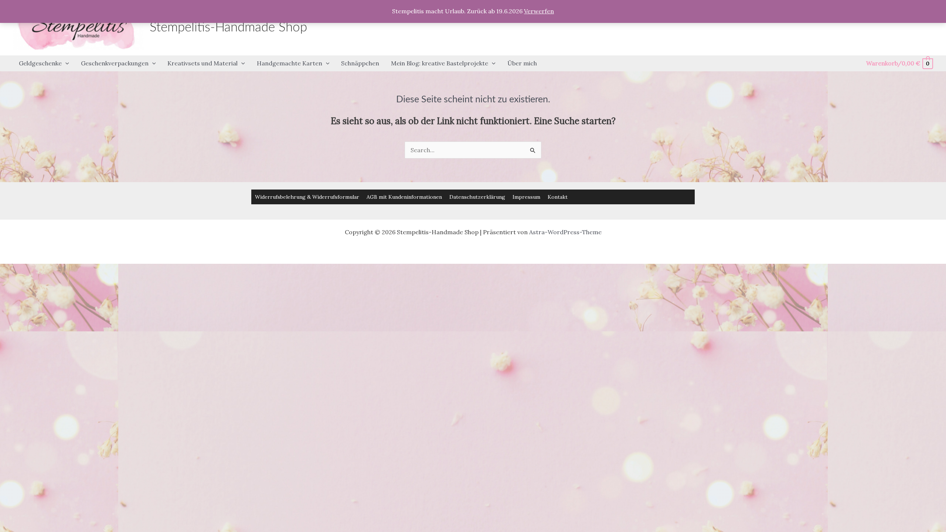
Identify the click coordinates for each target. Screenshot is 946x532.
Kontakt (558, 197)
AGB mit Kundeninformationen (404, 197)
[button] (65, 63)
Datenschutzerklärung (477, 197)
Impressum (526, 197)
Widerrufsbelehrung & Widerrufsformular (307, 197)
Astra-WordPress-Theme (565, 232)
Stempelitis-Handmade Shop (228, 27)
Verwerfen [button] (539, 11)
